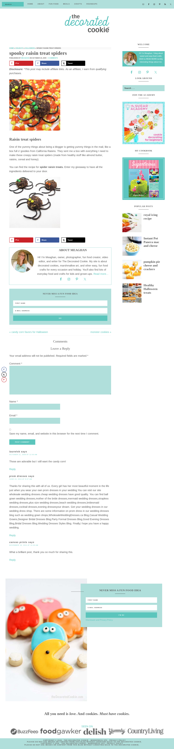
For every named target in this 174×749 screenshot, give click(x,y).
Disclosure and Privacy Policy (99, 620)
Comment (15, 363)
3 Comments (53, 58)
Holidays (19, 48)
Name (13, 401)
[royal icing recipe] (133, 223)
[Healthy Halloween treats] (133, 293)
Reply (12, 469)
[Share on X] (4, 374)
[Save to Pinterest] (4, 379)
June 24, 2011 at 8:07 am (20, 479)
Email (13, 415)
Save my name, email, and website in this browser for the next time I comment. (54, 433)
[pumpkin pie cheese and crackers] (133, 270)
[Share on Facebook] (4, 369)
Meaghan (25, 58)
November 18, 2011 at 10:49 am (23, 545)
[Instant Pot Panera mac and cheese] (133, 247)
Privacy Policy (117, 740)
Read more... (100, 273)
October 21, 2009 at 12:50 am (23, 454)
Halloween (30, 48)
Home (11, 48)
